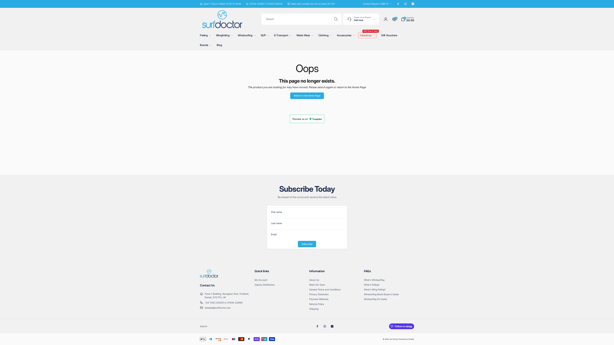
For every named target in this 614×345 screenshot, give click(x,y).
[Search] (336, 19)
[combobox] (302, 19)
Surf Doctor (394, 339)
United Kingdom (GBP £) (376, 3)
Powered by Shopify (406, 339)
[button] (407, 19)
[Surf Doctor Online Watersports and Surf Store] (209, 276)
